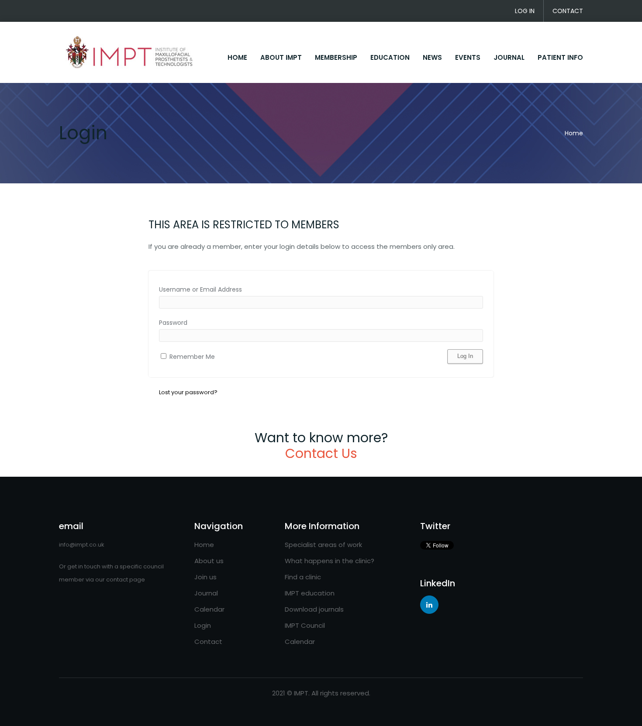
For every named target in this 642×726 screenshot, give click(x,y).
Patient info (560, 57)
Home (574, 133)
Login (202, 625)
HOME (237, 57)
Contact (208, 641)
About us (209, 560)
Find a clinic (303, 576)
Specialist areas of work (323, 544)
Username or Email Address (200, 289)
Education (390, 57)
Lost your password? (188, 392)
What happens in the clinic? (329, 560)
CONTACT (567, 11)
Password (173, 322)
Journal (509, 57)
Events (467, 57)
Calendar (209, 609)
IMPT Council (305, 625)
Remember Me (191, 356)
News (432, 57)
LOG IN (525, 11)
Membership (336, 57)
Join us (205, 576)
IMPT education (310, 593)
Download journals (314, 609)
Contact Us (321, 453)
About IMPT (281, 57)
